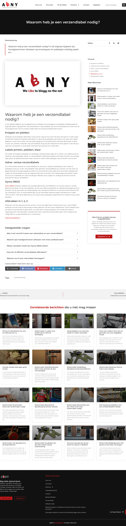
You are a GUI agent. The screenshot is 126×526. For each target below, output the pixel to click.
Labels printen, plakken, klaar (100, 66)
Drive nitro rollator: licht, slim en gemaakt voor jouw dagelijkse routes (107, 113)
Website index (50, 504)
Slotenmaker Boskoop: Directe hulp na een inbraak (110, 368)
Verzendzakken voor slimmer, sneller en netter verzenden (78, 332)
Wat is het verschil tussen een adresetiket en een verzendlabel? (42, 233)
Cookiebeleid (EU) (51, 490)
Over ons (38, 5)
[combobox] (113, 5)
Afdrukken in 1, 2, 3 (96, 73)
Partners (73, 5)
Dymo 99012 (9, 186)
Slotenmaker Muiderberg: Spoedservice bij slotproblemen (78, 368)
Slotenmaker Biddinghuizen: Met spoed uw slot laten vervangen (111, 444)
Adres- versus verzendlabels (99, 68)
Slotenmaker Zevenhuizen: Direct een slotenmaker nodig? (14, 406)
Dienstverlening (11, 40)
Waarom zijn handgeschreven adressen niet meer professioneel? (42, 240)
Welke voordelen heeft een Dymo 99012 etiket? (42, 246)
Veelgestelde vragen (97, 76)
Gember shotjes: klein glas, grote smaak (14, 368)
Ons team (49, 5)
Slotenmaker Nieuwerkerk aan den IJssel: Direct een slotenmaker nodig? (107, 167)
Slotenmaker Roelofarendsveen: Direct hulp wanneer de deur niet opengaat (108, 129)
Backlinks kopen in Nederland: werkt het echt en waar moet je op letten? (65, 508)
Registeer (96, 5)
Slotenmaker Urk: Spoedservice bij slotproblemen (14, 444)
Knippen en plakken (97, 63)
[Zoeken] (124, 5)
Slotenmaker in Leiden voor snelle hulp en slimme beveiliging (45, 332)
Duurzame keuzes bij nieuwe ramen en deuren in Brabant (77, 444)
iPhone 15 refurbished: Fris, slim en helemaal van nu (14, 332)
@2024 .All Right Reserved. (63, 523)
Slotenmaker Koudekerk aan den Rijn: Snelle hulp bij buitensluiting (45, 444)
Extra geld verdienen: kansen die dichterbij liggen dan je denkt (65, 512)
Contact (86, 5)
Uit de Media (62, 5)
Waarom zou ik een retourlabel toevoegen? (42, 258)
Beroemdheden (50, 497)
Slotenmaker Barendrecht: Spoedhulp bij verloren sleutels (46, 406)
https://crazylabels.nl (12, 218)
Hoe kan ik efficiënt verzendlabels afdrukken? (42, 252)
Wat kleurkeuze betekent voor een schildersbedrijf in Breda (110, 406)
